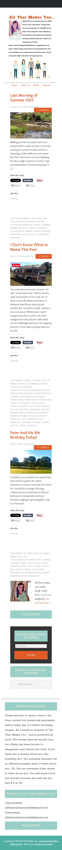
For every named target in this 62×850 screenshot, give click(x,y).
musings (32, 221)
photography (28, 419)
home (34, 403)
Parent (43, 416)
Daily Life (45, 380)
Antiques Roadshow (34, 393)
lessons (46, 406)
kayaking (46, 231)
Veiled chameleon (30, 576)
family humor (32, 400)
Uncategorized (18, 426)
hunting (24, 406)
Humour (14, 406)
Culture (36, 380)
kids (31, 406)
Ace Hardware (32, 390)
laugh (37, 406)
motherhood (17, 573)
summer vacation (19, 228)
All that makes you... (31, 41)
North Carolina (18, 416)
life (16, 221)
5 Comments (43, 110)
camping (29, 231)
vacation (42, 228)
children (36, 218)
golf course (33, 566)
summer (46, 225)
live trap (19, 410)
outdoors (15, 225)
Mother (23, 221)
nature (40, 221)
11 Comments (43, 447)
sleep (39, 234)
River (24, 234)
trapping (36, 422)
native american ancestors (33, 413)
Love (24, 557)
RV (38, 419)
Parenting (15, 234)
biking (32, 560)
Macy (27, 410)
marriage (35, 384)
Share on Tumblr (28, 180)
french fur (45, 400)
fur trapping (23, 403)
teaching (26, 422)
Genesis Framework (43, 844)
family (37, 231)
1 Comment (43, 256)
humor (20, 384)
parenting (27, 225)
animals (27, 218)
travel (32, 228)
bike (26, 560)
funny (13, 403)
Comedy (27, 380)
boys (48, 393)
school (37, 225)
